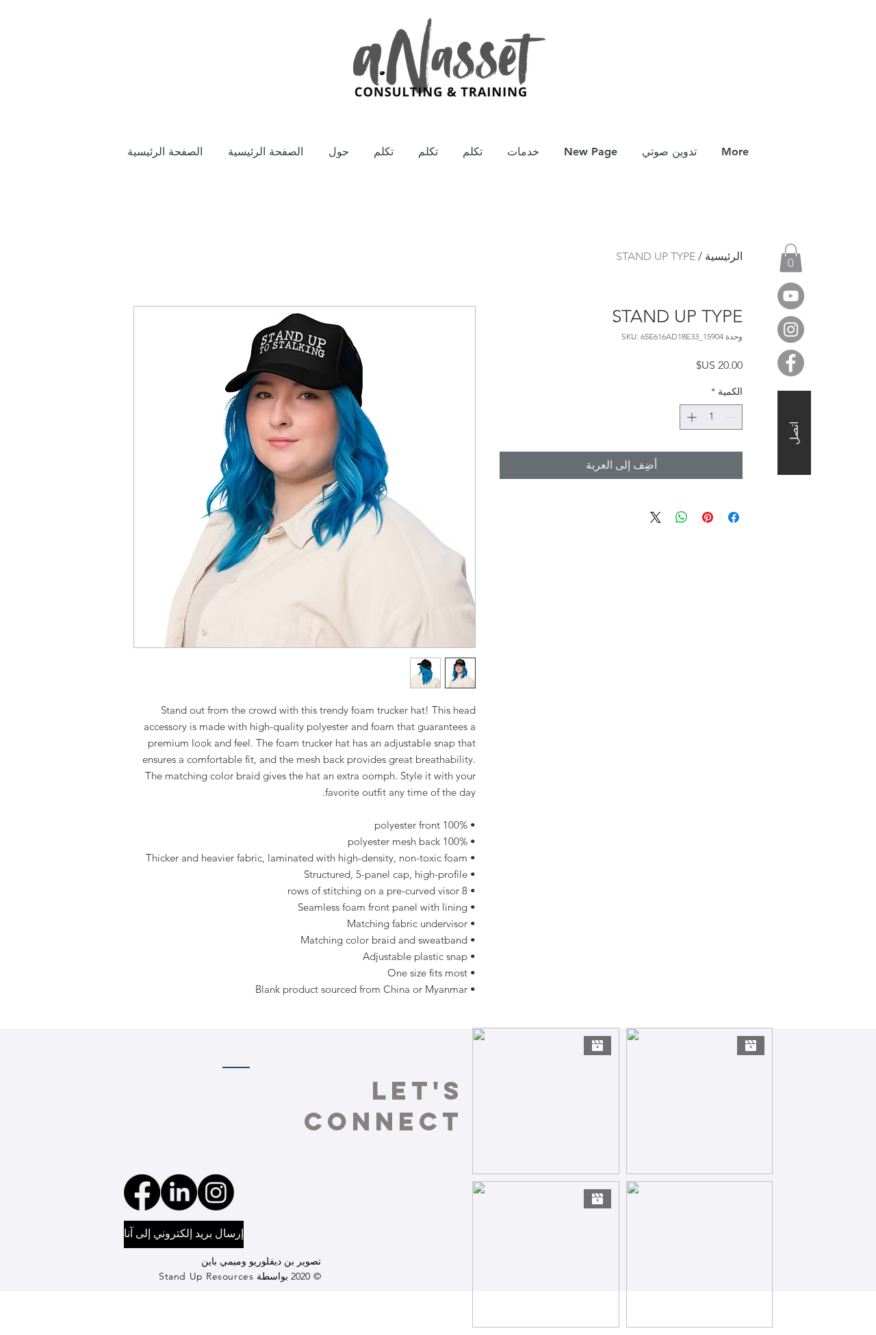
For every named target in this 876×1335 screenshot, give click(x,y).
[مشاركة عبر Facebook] (733, 517)
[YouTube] (790, 296)
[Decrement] (731, 417)
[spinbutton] (711, 417)
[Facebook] (790, 363)
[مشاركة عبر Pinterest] (707, 517)
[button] (791, 258)
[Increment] (690, 417)
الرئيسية (724, 256)
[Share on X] (655, 517)
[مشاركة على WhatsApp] (681, 517)
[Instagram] (790, 329)
